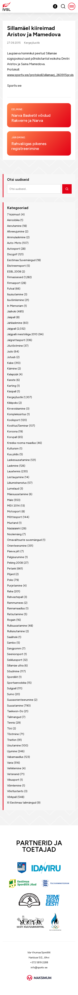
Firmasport (13, 283)
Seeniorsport (15, 654)
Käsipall (11, 391)
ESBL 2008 (14, 271)
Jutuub (11, 357)
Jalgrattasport (16, 340)
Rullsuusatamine (17, 625)
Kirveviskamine (16, 408)
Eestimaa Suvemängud (21, 260)
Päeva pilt (13, 551)
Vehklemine (14, 768)
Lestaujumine (15, 477)
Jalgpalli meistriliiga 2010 (22, 334)
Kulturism (13, 448)
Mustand (12, 523)
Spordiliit (12, 677)
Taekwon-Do (15, 711)
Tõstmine (13, 734)
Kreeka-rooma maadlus (21, 443)
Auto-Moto (14, 243)
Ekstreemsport (16, 265)
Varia (10, 762)
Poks (10, 580)
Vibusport (13, 779)
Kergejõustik (32, 42)
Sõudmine (13, 671)
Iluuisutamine (15, 294)
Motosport (14, 511)
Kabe (10, 363)
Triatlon (12, 740)
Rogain (11, 620)
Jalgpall (11, 328)
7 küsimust (13, 214)
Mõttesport (14, 517)
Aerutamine (14, 226)
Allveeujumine (15, 231)
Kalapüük (12, 374)
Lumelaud (13, 488)
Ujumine (12, 751)
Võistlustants (15, 791)
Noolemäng (14, 534)
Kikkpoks (12, 402)
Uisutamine (14, 745)
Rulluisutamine (16, 631)
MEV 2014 (13, 505)
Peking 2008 (15, 562)
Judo (10, 351)
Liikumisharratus (17, 482)
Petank (11, 568)
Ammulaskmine (16, 237)
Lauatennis (13, 471)
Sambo (11, 642)
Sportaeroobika (16, 682)
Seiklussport (14, 660)
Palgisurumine (15, 557)
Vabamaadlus (15, 757)
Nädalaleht (14, 528)
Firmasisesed (15, 277)
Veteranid (13, 774)
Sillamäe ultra (15, 665)
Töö (9, 728)
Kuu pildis (13, 454)
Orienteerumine (17, 545)
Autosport (13, 248)
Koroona (12, 431)
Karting (11, 385)
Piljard (11, 574)
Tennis (11, 722)
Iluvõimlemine (15, 300)
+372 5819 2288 (39, 962)
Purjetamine (14, 585)
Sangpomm (14, 648)
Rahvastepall (15, 597)
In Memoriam (15, 305)
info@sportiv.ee (39, 967)
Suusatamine (15, 705)
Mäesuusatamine (17, 494)
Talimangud (14, 717)
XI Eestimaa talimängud (21, 802)
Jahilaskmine (14, 323)
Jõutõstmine (15, 345)
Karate (11, 380)
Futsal (11, 288)
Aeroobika (13, 220)
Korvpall (12, 437)
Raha (10, 591)
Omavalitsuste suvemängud (24, 540)
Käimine (12, 368)
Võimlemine (14, 785)
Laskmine (13, 465)
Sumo (10, 694)
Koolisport (13, 420)
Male (10, 500)
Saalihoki (12, 637)
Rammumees (15, 602)
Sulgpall (12, 688)
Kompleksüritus (16, 414)
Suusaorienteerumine (20, 699)
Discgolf (12, 254)
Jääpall (11, 317)
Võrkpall (12, 797)
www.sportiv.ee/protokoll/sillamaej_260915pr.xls (40, 75)
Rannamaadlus (16, 608)
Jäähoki (11, 311)
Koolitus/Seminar (17, 425)
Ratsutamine (15, 614)
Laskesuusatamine (18, 460)
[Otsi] (67, 189)
